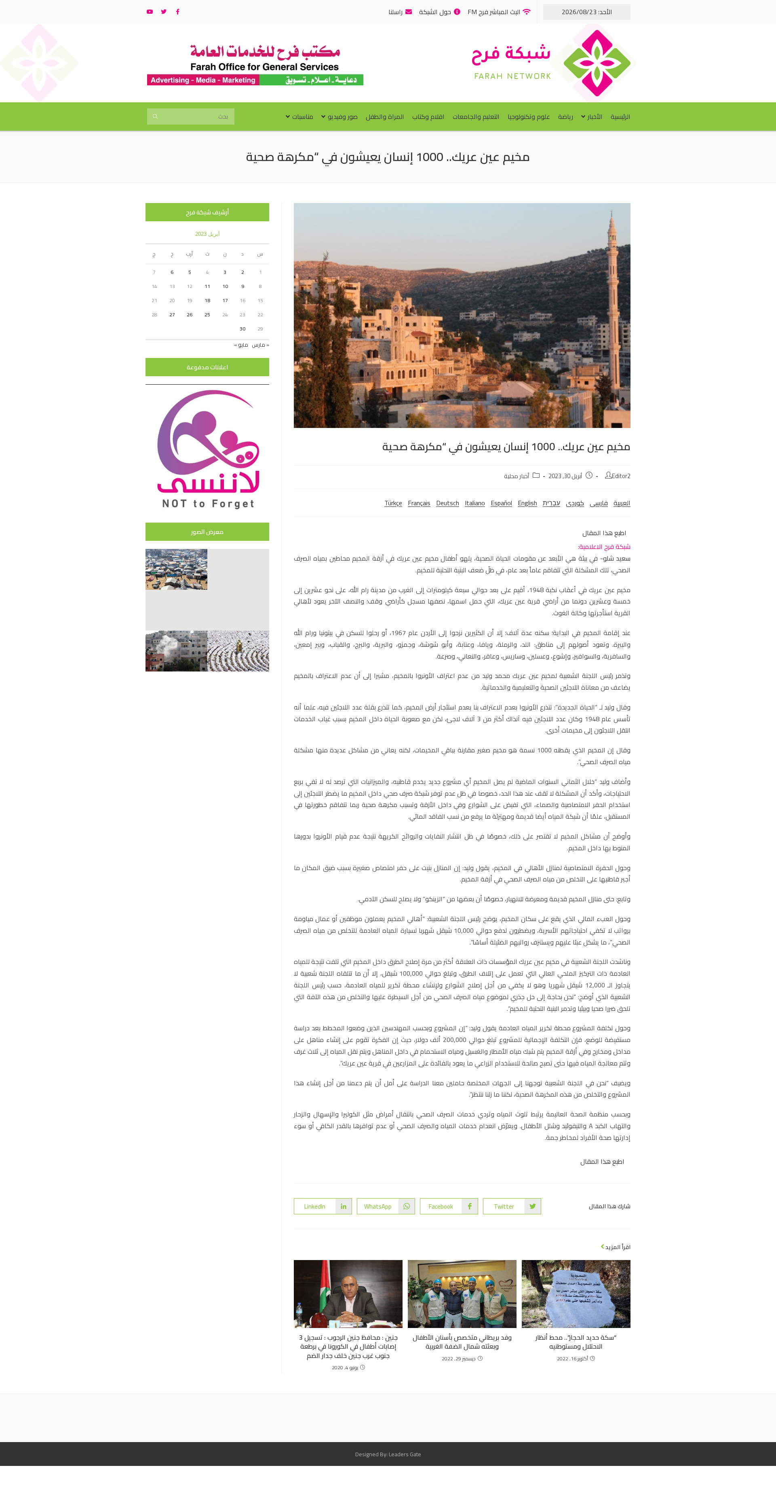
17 (225, 300)
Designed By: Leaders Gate (388, 1454)
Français (419, 503)
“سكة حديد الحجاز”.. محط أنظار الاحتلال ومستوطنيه (576, 1342)
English (527, 503)
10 (225, 286)
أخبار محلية (516, 475)
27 (172, 314)
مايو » (241, 344)
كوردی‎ (575, 503)
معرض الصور (207, 532)
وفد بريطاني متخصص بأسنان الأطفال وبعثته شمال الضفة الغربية (462, 1342)
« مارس (260, 344)
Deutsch (447, 503)
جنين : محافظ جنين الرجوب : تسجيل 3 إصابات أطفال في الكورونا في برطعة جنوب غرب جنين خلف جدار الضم (348, 1346)
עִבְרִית (551, 503)
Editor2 (621, 475)
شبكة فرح (511, 56)
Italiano (475, 503)
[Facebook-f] (177, 12)
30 (242, 328)
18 (207, 300)
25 (207, 314)
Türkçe (393, 503)
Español (501, 503)
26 (189, 314)
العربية (622, 503)
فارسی (599, 503)
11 (207, 286)
